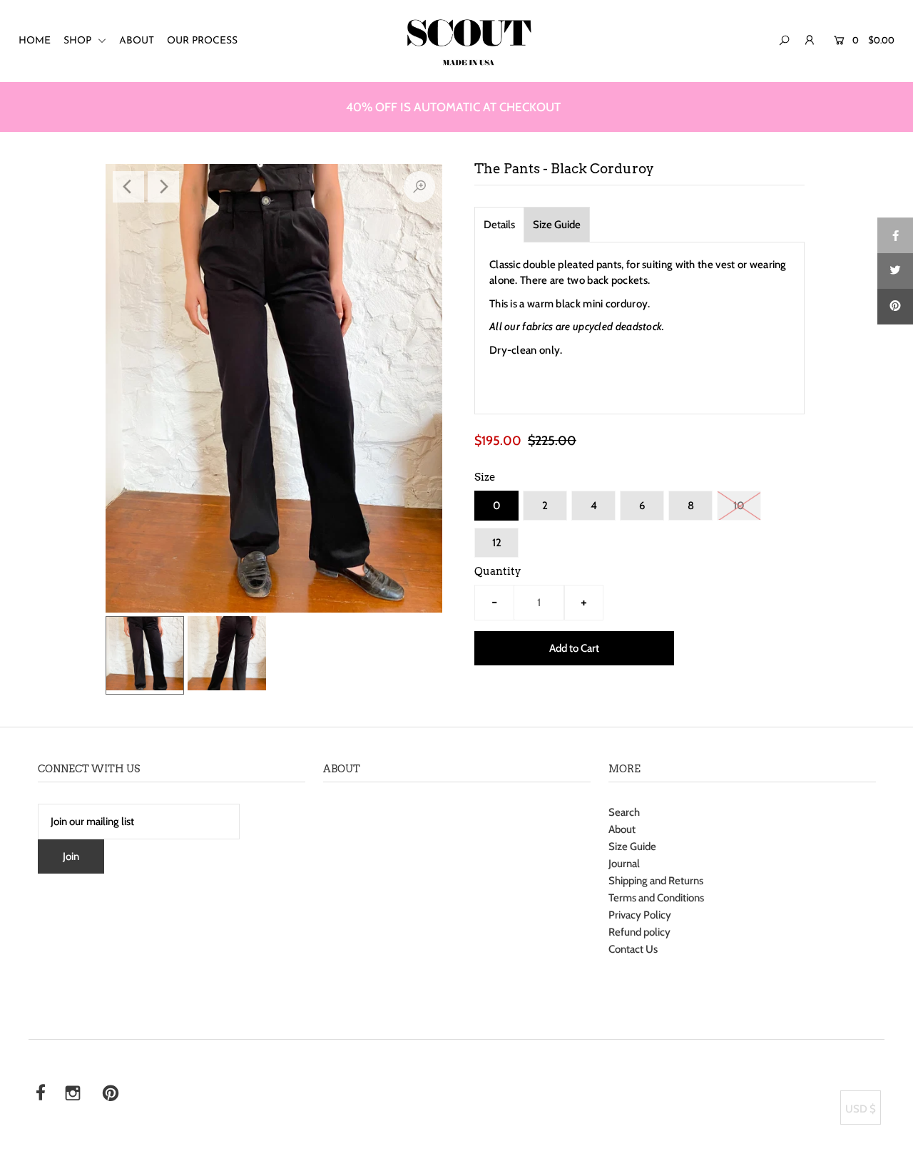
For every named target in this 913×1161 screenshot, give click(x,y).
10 (739, 505)
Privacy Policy (639, 915)
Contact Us (633, 949)
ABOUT (136, 41)
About (622, 829)
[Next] (163, 187)
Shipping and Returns (655, 880)
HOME (35, 41)
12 (496, 542)
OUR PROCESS (202, 41)
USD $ (860, 1109)
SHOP (78, 41)
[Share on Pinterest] (895, 306)
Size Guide (557, 224)
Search (624, 812)
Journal (624, 863)
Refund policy (639, 932)
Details (499, 224)
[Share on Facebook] (895, 235)
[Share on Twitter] (895, 271)
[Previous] (128, 187)
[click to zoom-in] (419, 187)
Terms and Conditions (656, 897)
